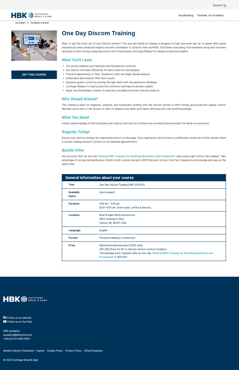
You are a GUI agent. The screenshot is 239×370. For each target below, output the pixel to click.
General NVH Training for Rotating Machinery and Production (136, 156)
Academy (20, 23)
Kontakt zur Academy (211, 15)
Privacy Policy (73, 350)
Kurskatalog (186, 15)
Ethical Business (93, 350)
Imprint (40, 350)
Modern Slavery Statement (18, 350)
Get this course (34, 74)
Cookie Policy (55, 350)
